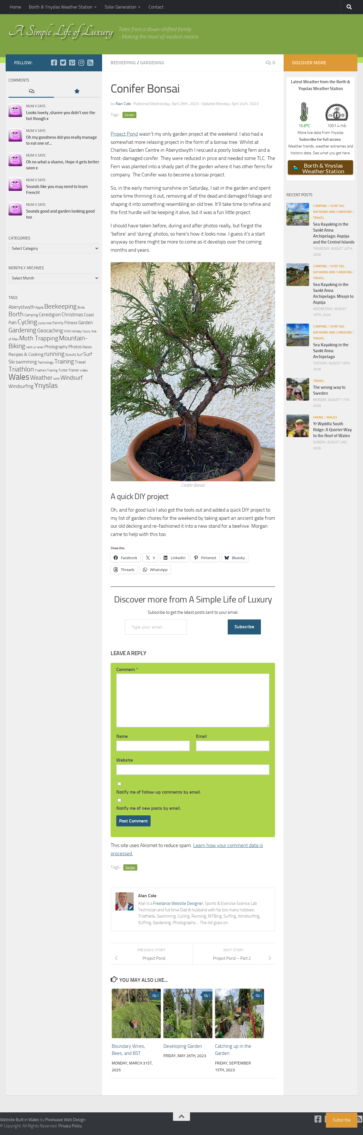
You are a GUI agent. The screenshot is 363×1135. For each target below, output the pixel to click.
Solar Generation (120, 7)
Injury (86, 331)
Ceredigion (50, 314)
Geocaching (50, 330)
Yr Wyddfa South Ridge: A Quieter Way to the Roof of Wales (332, 429)
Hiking (318, 417)
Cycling (27, 322)
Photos (75, 346)
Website (124, 760)
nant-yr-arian (35, 347)
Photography (56, 346)
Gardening (152, 62)
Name (122, 736)
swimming (26, 362)
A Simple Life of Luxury (61, 31)
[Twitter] (63, 62)
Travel (80, 362)
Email (201, 736)
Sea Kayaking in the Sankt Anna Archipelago (331, 350)
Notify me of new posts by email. (148, 808)
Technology (46, 362)
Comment (127, 669)
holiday (76, 331)
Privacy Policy (70, 1125)
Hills (67, 331)
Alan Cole (123, 103)
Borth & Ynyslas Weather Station (60, 7)
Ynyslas (46, 385)
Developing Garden (182, 1046)
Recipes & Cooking (26, 354)
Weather (41, 377)
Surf (80, 355)
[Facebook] (53, 62)
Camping (31, 315)
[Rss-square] (90, 62)
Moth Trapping (38, 338)
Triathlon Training (46, 370)
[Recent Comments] (31, 92)
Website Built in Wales (19, 1119)
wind (56, 379)
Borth (16, 314)
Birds (81, 307)
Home (15, 7)
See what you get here (331, 153)
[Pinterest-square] (72, 62)
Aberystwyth (22, 307)
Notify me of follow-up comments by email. (158, 792)
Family (58, 322)
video (84, 370)
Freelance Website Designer (178, 903)
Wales (19, 377)
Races (87, 347)
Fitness (70, 322)
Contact (156, 7)
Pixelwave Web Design (65, 1119)
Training (64, 361)
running (54, 354)
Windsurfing (21, 386)
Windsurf (71, 377)
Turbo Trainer (68, 370)
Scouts (70, 354)
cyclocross (45, 323)
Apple (39, 307)
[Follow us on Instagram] (81, 62)
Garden (129, 115)
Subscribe (244, 626)
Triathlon (21, 369)
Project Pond (124, 134)
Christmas (72, 314)
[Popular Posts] (76, 92)
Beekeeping (123, 62)
